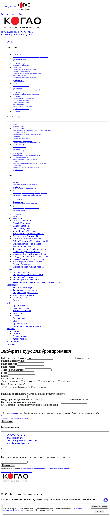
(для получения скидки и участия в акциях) (33, 394)
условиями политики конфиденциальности (34, 468)
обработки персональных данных (59, 468)
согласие (15, 413)
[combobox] (82, 358)
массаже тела (30, 381)
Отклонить (99, 511)
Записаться (7, 421)
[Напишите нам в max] (105, 502)
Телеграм (22, 387)
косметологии (48, 381)
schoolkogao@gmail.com (18, 443)
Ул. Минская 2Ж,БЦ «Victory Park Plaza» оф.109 (22, 439)
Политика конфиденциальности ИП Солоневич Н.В (16, 472)
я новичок (65, 381)
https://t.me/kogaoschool (12, 14)
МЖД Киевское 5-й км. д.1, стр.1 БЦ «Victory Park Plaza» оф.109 (17, 33)
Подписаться (8, 465)
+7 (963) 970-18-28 (10, 6)
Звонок (42, 387)
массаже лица (12, 381)
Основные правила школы (8, 416)
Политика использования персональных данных (14, 418)
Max (33, 387)
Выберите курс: (8, 358)
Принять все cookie (99, 507)
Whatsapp (9, 387)
